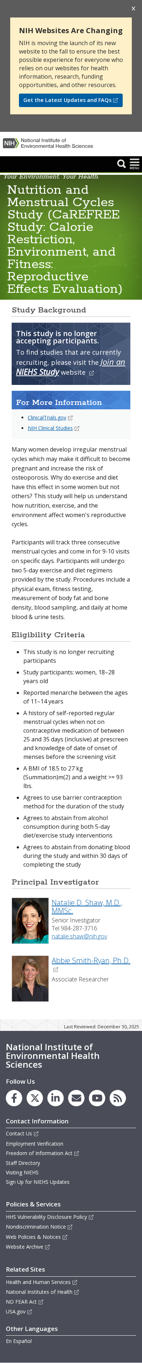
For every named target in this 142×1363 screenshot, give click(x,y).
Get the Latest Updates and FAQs (67, 99)
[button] (121, 163)
